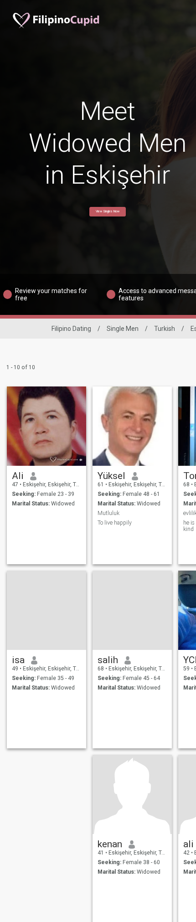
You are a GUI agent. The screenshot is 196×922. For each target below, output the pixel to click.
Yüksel (111, 475)
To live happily (115, 523)
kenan (110, 844)
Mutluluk (108, 513)
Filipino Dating (71, 328)
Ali (18, 475)
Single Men (123, 328)
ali (188, 844)
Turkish (164, 328)
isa (18, 659)
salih (108, 659)
